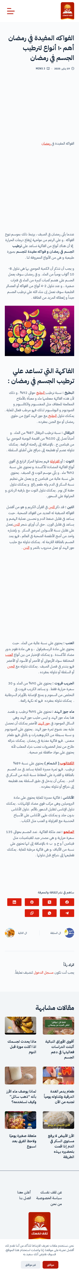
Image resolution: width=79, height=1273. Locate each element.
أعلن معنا (24, 1192)
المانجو (68, 832)
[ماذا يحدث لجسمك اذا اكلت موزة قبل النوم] (20, 1026)
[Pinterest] (32, 902)
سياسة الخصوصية (49, 1198)
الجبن (11, 666)
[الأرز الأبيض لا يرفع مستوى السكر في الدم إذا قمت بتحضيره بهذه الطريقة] (58, 1120)
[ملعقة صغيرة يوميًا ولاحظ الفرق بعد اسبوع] (20, 1120)
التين (52, 507)
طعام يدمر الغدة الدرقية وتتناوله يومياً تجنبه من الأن (59, 1097)
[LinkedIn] (14, 902)
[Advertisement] (39, 107)
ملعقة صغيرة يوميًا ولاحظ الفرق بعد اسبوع (22, 1141)
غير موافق (30, 1265)
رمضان (46, 143)
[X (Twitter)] (49, 902)
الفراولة (55, 461)
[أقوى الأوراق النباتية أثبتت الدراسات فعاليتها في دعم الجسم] (58, 1026)
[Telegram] (67, 913)
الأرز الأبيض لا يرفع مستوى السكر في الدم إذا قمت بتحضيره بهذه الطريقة (61, 1146)
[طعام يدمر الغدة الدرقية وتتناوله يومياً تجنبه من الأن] (58, 1075)
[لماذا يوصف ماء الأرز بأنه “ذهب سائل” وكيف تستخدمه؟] (20, 1075)
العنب (9, 654)
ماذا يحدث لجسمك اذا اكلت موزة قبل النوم (21, 1047)
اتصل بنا (25, 1198)
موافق (50, 1265)
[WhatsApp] (49, 913)
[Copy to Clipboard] (32, 913)
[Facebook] (67, 902)
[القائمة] (11, 11)
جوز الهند (44, 723)
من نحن (56, 1204)
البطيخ (40, 392)
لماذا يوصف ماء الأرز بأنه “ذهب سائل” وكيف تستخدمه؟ (21, 1097)
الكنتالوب (66, 763)
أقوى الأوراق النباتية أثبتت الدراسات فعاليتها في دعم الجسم (59, 1049)
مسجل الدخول (44, 972)
